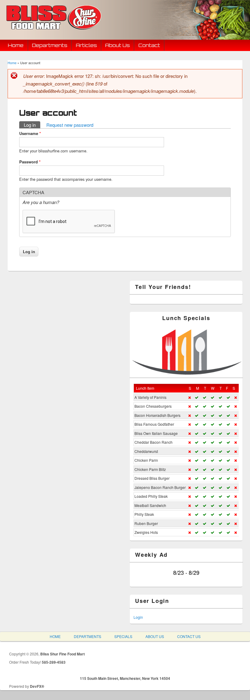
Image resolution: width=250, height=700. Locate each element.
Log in (32, 125)
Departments (49, 45)
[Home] (53, 30)
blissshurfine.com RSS (205, 32)
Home (15, 45)
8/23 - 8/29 (186, 572)
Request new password (69, 125)
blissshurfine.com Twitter (173, 32)
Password (30, 162)
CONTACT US (189, 636)
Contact (149, 45)
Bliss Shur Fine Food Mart (62, 654)
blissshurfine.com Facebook (156, 32)
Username (30, 133)
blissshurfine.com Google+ (189, 32)
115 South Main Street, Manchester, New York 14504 (125, 678)
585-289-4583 (54, 662)
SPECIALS (123, 636)
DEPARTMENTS (87, 636)
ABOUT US (154, 636)
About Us (117, 45)
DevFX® (37, 686)
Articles (86, 45)
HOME (55, 636)
